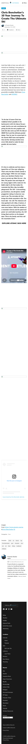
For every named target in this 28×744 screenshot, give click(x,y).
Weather (5, 618)
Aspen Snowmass (7, 679)
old (3, 546)
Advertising (5, 628)
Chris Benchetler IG (8, 529)
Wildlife (5, 620)
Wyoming (5, 662)
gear (12, 543)
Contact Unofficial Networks (9, 727)
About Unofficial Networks (8, 725)
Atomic (17, 540)
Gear (3, 8)
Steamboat (5, 703)
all (13, 540)
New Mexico (6, 659)
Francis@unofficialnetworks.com (16, 561)
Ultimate (4, 548)
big (21, 540)
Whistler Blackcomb (8, 711)
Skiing (13, 546)
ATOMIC (14, 94)
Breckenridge (6, 684)
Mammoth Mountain (8, 692)
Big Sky (5, 681)
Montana (5, 656)
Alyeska (5, 673)
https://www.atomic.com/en (14, 527)
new (22, 543)
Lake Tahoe (7, 654)
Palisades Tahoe (7, 697)
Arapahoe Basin (7, 676)
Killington (5, 689)
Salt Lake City (8, 648)
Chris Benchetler (5, 543)
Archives (5, 715)
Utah (4, 646)
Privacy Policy (6, 730)
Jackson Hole (6, 687)
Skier (9, 546)
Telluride (7, 643)
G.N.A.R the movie (7, 626)
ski (5, 546)
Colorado (5, 637)
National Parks (6, 623)
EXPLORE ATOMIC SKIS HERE (14, 223)
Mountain (17, 543)
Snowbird (5, 700)
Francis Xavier (10, 25)
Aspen (6, 640)
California (5, 651)
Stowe (4, 705)
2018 (10, 540)
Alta (4, 671)
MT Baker (5, 695)
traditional (19, 546)
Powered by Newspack (8, 738)
